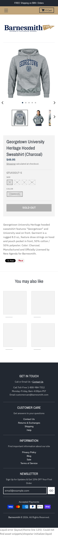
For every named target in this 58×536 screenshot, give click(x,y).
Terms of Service (29, 463)
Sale (29, 459)
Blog (29, 456)
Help (29, 430)
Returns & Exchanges (29, 423)
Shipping (10, 163)
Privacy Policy (29, 452)
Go (51, 490)
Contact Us (37, 381)
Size (8, 177)
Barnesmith (14, 517)
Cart (48, 10)
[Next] (54, 102)
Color (9, 189)
